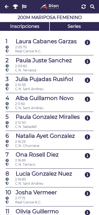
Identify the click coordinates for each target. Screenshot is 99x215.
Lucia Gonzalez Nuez (39, 173)
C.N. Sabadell (25, 126)
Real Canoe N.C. (28, 51)
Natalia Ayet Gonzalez (40, 136)
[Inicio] (49, 6)
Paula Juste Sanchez (39, 60)
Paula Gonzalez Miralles (43, 117)
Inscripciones (24, 26)
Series (74, 26)
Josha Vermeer (31, 192)
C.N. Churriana (26, 145)
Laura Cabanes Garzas (41, 41)
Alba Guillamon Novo (40, 98)
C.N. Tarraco (24, 164)
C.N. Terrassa (25, 70)
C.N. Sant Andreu (28, 89)
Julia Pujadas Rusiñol (39, 79)
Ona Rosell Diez (32, 154)
